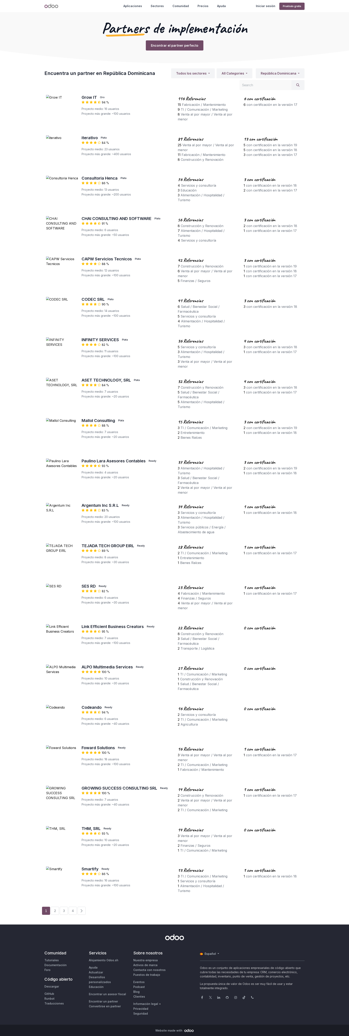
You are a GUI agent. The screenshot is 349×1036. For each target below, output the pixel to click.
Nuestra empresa (145, 960)
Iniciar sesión (265, 6)
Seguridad (140, 1013)
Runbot (49, 998)
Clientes (139, 996)
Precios (203, 6)
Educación (96, 987)
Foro (47, 970)
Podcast (139, 987)
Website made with (169, 1030)
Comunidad (180, 6)
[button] (193, 73)
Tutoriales (51, 960)
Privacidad (140, 1008)
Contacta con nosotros (149, 970)
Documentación (55, 965)
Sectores (157, 6)
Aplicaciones (132, 6)
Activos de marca (145, 965)
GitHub (49, 993)
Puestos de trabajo (146, 974)
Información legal (145, 1003)
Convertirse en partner (105, 1006)
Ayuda (221, 6)
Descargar (51, 986)
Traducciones (54, 1003)
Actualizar (96, 972)
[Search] (298, 85)
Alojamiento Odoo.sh (103, 960)
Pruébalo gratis (292, 6)
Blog (136, 991)
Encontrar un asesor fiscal (107, 994)
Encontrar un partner (103, 1001)
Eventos (139, 982)
